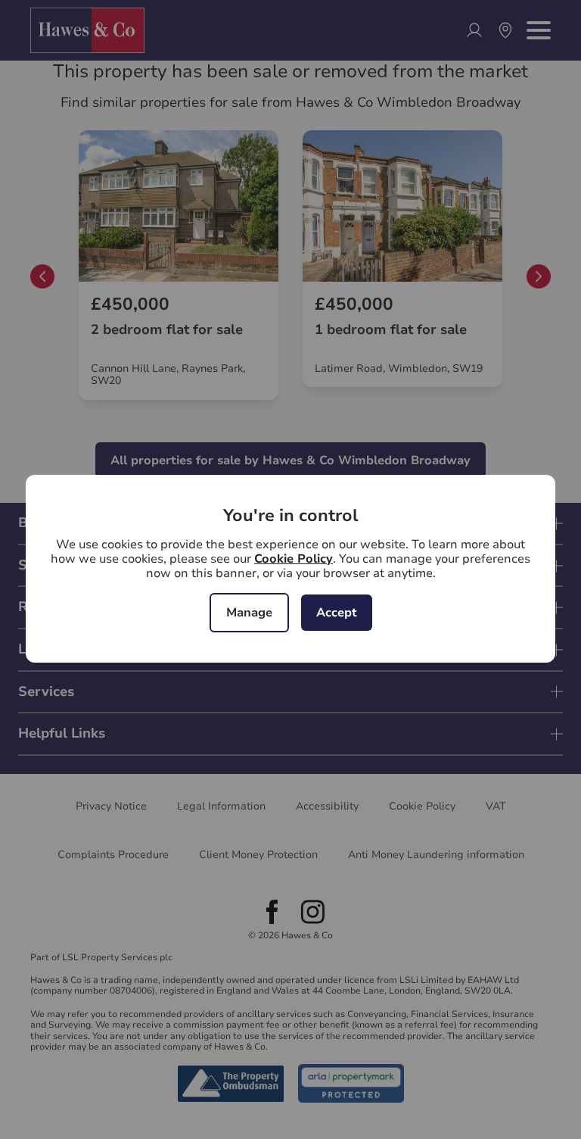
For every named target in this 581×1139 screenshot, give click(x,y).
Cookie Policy (293, 559)
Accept (336, 612)
